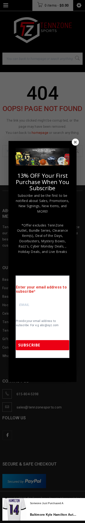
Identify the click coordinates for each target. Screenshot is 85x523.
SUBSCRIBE (29, 345)
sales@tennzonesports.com (38, 371)
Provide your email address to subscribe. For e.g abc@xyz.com (37, 323)
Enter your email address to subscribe (41, 289)
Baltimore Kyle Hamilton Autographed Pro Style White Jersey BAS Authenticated (54, 514)
